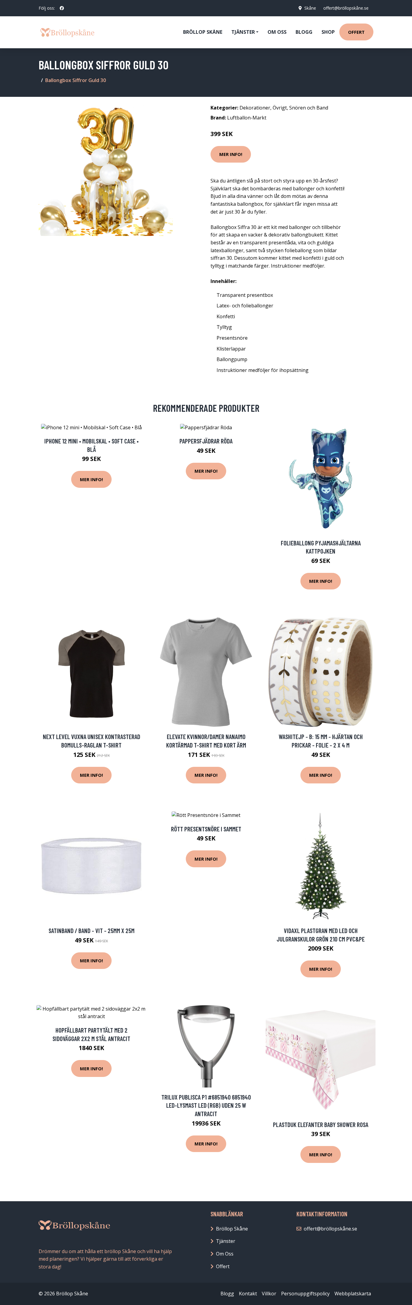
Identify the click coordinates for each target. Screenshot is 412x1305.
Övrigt (280, 107)
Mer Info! (230, 154)
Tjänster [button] (243, 32)
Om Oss (224, 1253)
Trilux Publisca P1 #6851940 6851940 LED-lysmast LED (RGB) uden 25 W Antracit (206, 1105)
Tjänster (225, 1241)
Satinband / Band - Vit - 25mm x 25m (92, 930)
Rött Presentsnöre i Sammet (206, 829)
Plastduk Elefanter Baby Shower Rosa (320, 1124)
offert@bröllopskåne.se (346, 8)
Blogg (304, 32)
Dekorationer (254, 107)
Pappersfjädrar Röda (206, 441)
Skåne (310, 8)
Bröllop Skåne (202, 32)
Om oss (277, 32)
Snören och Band (308, 107)
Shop (328, 32)
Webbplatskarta (352, 1293)
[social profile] (61, 8)
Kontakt (248, 1293)
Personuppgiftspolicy (305, 1293)
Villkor (269, 1293)
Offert (356, 32)
